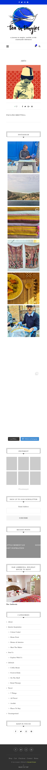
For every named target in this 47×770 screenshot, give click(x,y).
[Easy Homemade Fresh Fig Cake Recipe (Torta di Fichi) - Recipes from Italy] (23, 478)
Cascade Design (31, 762)
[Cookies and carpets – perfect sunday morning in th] (23, 387)
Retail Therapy (15, 683)
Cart (15, 758)
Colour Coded (15, 632)
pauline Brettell (16, 115)
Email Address (23, 506)
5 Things (13, 693)
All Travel (13, 698)
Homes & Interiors (17, 642)
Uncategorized (13, 713)
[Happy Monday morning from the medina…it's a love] (23, 419)
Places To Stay (15, 708)
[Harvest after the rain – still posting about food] (23, 354)
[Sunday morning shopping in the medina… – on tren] (23, 223)
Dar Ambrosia (11, 604)
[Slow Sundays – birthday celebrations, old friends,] (23, 190)
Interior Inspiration (14, 627)
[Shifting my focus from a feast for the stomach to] (23, 255)
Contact (29, 758)
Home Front (14, 637)
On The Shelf (15, 678)
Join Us (10, 652)
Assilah (13, 703)
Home (36, 758)
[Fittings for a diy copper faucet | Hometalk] (35, 463)
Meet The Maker (16, 647)
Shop (10, 758)
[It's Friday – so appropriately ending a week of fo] (23, 288)
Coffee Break (15, 667)
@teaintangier (23, 489)
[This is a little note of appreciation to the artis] (23, 157)
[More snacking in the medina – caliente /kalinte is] (23, 321)
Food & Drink (15, 673)
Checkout (21, 758)
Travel (10, 688)
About (10, 622)
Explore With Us (16, 657)
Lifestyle (11, 662)
